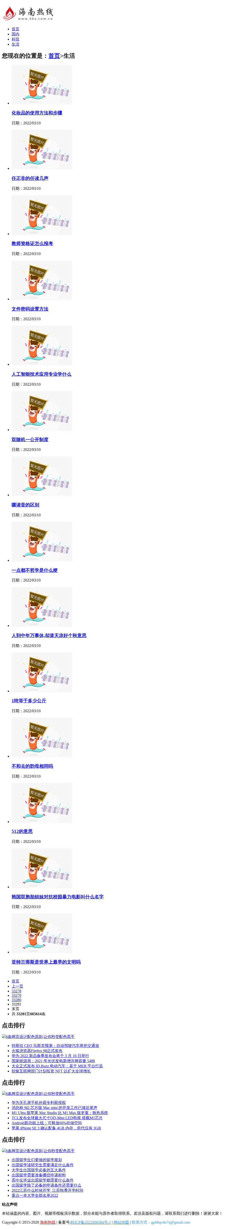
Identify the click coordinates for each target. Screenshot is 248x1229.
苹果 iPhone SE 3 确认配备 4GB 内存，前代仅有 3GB (56, 1128)
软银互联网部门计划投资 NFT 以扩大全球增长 (51, 1071)
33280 (16, 1000)
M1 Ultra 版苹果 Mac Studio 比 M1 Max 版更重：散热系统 (60, 1113)
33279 (16, 995)
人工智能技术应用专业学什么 (41, 374)
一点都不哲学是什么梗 (35, 570)
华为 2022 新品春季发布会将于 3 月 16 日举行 (50, 1056)
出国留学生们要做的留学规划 (37, 1160)
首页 (15, 29)
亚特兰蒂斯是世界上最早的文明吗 (46, 962)
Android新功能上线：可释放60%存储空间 (47, 1123)
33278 (16, 991)
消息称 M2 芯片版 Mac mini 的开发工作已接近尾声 (54, 1108)
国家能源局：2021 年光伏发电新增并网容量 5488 (53, 1061)
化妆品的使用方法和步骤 (37, 112)
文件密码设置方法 (30, 308)
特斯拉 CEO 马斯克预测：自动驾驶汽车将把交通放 (55, 1046)
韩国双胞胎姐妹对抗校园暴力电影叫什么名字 (58, 896)
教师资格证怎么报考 (32, 243)
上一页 (17, 986)
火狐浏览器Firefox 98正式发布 (37, 1051)
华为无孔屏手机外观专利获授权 (39, 1103)
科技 (15, 39)
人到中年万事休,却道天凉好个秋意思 (49, 635)
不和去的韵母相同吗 (32, 766)
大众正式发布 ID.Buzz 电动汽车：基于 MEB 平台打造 (57, 1066)
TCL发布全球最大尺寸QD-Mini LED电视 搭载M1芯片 (57, 1118)
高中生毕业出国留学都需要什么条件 (43, 1180)
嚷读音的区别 (25, 504)
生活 (15, 44)
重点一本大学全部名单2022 (35, 1195)
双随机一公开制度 (30, 439)
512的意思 (22, 831)
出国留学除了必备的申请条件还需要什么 (46, 1185)
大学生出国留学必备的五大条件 (39, 1170)
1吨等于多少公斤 (29, 700)
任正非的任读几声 (30, 178)
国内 (15, 34)
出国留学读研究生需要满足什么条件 (43, 1165)
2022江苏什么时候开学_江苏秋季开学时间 (47, 1190)
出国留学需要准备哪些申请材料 (39, 1175)
